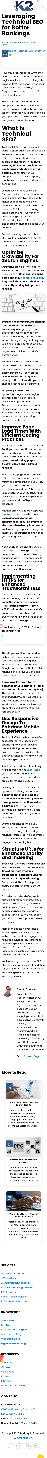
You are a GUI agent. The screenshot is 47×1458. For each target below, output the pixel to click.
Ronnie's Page (32, 1056)
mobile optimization (13, 514)
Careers (6, 1376)
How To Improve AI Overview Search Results (23, 1103)
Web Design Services (13, 1273)
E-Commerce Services (14, 1301)
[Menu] (3, 5)
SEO (15, 147)
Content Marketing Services (17, 1287)
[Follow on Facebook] (11, 1446)
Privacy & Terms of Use (14, 1385)
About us (6, 1362)
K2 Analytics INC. (23, 1437)
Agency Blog (8, 1320)
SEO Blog (6, 1325)
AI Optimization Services (15, 1282)
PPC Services (8, 1292)
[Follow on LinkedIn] (36, 1446)
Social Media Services (13, 1296)
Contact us (7, 1371)
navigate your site (32, 277)
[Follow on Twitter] (28, 1446)
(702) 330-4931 (18, 1418)
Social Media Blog (11, 1334)
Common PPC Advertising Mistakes (23, 1161)
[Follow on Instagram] (19, 1446)
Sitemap (6, 1381)
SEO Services (8, 1278)
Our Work (6, 1367)
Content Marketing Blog (14, 1329)
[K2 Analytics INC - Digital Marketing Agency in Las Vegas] (23, 6)
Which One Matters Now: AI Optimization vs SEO (23, 1215)
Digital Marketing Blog (13, 1343)
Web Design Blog (10, 1338)
